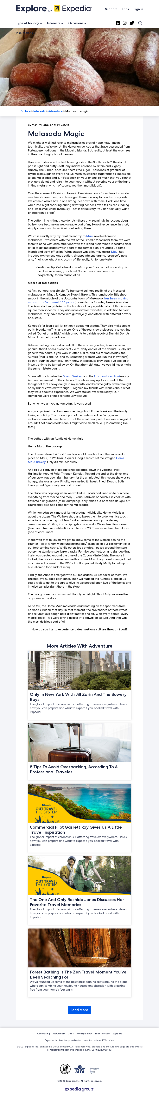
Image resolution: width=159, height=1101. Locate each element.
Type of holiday (27, 23)
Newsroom (59, 1033)
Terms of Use (102, 1033)
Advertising (43, 1033)
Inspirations (24, 33)
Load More (79, 1010)
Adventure (55, 111)
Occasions (75, 23)
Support (111, 9)
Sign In (138, 9)
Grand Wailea (72, 376)
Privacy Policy (84, 1033)
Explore (26, 111)
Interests (53, 23)
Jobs (71, 1033)
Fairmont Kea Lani (107, 376)
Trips (125, 9)
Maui (89, 236)
